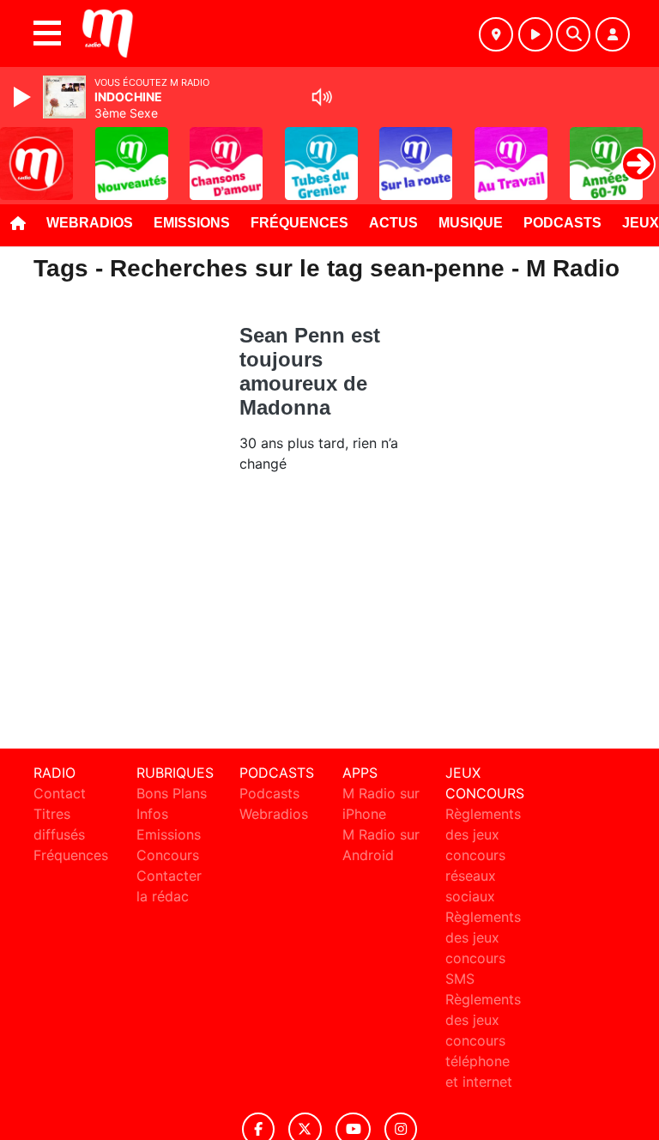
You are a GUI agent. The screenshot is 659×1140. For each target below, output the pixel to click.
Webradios (89, 222)
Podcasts (562, 222)
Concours (167, 855)
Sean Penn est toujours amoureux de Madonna (309, 371)
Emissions (192, 222)
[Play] (24, 97)
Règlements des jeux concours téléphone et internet (483, 1040)
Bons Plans (171, 793)
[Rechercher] (573, 34)
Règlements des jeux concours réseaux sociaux (483, 855)
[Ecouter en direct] (535, 34)
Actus (393, 222)
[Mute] (322, 97)
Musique (470, 222)
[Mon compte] (613, 34)
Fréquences (299, 222)
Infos (152, 813)
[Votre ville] (496, 34)
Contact (59, 793)
